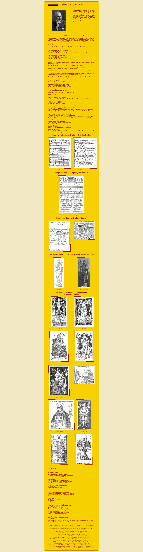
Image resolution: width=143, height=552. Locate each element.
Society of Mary (84, 528)
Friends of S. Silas (63, 543)
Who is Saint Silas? (84, 535)
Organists (85, 531)
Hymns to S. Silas (80, 538)
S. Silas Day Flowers (88, 538)
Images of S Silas (58, 547)
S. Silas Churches (83, 532)
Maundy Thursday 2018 (75, 547)
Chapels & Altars (83, 529)
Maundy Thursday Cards (75, 528)
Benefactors (69, 540)
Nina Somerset (82, 534)
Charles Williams (75, 541)
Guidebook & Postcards (65, 528)
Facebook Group (72, 525)
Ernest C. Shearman (54, 538)
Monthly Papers (79, 537)
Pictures (77, 534)
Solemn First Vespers (79, 526)
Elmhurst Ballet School (56, 546)
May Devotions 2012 (90, 525)
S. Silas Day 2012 (70, 526)
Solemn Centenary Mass (89, 526)
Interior (77, 529)
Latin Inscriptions (72, 537)
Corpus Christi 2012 (53, 526)
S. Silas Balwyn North (62, 544)
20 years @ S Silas (81, 546)
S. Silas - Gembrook (79, 543)
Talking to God (89, 546)
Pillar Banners (72, 534)
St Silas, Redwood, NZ (71, 544)
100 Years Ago (86, 537)
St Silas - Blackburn (71, 543)
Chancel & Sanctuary (71, 529)
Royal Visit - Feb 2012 (80, 525)
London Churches (66, 547)
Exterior (65, 529)
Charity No (51, 525)
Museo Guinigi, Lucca (89, 544)
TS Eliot (81, 541)
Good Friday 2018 (84, 547)
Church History (91, 528)
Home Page (55, 523)
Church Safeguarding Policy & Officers (82, 523)
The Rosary (71, 535)
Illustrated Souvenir (87, 541)
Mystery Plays (66, 535)
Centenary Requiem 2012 (55, 528)
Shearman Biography (72, 538)
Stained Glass (66, 531)
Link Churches (56, 543)
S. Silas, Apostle (57, 537)
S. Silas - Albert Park (53, 544)
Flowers (78, 532)
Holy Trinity (84, 540)
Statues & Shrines (59, 531)
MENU (53, 5)
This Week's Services (70, 523)
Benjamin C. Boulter (59, 535)
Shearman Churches (63, 538)
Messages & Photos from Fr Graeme (61, 525)
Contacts (60, 523)
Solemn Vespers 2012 (62, 526)
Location (63, 523)
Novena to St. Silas (80, 544)
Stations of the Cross (65, 534)
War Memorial (63, 540)
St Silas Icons (64, 546)
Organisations (77, 535)
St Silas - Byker (87, 543)
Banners (58, 540)
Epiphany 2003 (73, 532)
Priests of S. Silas (64, 537)
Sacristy (71, 531)
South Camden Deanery (67, 541)
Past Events (67, 532)
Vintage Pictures (60, 529)
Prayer (59, 534)
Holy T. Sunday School (56, 541)
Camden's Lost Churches (72, 546)
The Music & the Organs (78, 531)
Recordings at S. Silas (76, 540)
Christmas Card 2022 (60, 532)
